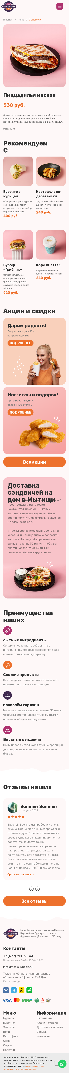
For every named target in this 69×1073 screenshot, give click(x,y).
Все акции (34, 462)
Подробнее (20, 343)
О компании (45, 1018)
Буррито (9, 1022)
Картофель (10, 1036)
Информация (51, 1013)
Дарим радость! (27, 325)
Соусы (7, 1045)
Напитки (9, 1049)
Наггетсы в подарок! (33, 395)
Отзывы (42, 1031)
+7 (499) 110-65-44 (18, 956)
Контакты (14, 948)
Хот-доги (9, 1027)
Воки (6, 1031)
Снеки (7, 1040)
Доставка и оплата (50, 1027)
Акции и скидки (47, 1022)
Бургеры (8, 1018)
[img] (62, 1064)
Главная (7, 19)
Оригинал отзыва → (20, 874)
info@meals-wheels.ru (17, 967)
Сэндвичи (35, 19)
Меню (20, 19)
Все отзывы (34, 901)
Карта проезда (11, 981)
